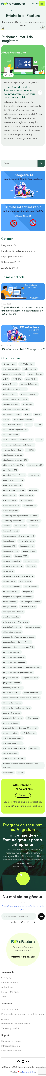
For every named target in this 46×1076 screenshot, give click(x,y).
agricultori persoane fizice (13, 374)
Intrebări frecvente (10, 1045)
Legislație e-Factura (13, 256)
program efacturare (30, 677)
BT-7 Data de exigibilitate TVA (15, 430)
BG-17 (37, 414)
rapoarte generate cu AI (12, 687)
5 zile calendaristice (11, 369)
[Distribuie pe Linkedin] (23, 1062)
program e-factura (10, 677)
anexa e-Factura (9, 384)
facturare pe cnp (31, 561)
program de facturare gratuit (14, 662)
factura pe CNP (9, 546)
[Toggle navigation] (42, 3)
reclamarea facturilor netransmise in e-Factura (21, 698)
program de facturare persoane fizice (17, 672)
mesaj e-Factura (9, 607)
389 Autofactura (26, 364)
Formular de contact (11, 1041)
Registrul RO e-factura (12, 703)
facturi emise (8, 571)
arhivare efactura (9, 394)
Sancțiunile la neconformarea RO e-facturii (20, 728)
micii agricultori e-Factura (13, 612)
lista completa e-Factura (30, 602)
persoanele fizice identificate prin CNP (18, 647)
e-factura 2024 (9, 495)
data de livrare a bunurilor (13, 480)
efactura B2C (20, 526)
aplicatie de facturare (29, 384)
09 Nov (8, 75)
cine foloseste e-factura (12, 455)
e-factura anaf (26, 500)
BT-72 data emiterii (10, 435)
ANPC (4, 996)
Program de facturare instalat (15, 1023)
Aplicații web (7, 987)
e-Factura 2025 (26, 495)
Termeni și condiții (10, 1028)
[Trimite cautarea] (41, 163)
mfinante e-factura (28, 607)
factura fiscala (8, 541)
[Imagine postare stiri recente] (23, 291)
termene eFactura (10, 753)
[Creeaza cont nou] (23, 878)
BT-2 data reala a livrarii (12, 424)
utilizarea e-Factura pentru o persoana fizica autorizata (20, 765)
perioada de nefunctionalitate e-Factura (18, 637)
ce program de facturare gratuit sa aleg (18, 445)
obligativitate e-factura (12, 632)
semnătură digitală (10, 733)
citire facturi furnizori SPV (13, 465)
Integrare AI (8, 245)
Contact (23, 795)
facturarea (31, 566)
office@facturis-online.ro (23, 956)
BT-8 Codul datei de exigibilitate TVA (17, 440)
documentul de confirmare (13, 490)
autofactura (27, 404)
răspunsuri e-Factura (11, 693)
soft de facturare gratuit (12, 738)
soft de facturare (28, 733)
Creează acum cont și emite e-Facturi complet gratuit (23, 908)
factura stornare (29, 551)
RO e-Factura (32, 718)
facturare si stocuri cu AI (12, 566)
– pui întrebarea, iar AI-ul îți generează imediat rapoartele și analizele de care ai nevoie (23, 859)
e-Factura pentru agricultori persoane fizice (20, 516)
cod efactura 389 (35, 465)
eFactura (6, 526)
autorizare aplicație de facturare (15, 409)
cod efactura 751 (10, 470)
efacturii (33, 526)
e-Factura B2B (30, 505)
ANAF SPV (17, 379)
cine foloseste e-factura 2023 (15, 460)
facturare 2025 (21, 556)
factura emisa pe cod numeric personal (18, 536)
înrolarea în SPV (31, 586)
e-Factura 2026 (9, 500)
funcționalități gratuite (11, 586)
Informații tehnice (9, 982)
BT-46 (38, 424)
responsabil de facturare (12, 718)
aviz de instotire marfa (11, 414)
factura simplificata (10, 551)
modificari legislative (11, 617)
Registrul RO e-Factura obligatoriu (16, 708)
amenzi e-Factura (35, 374)
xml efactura (8, 772)
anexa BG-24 (31, 379)
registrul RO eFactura (11, 713)
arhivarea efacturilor (29, 394)
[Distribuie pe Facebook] (18, 1062)
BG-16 (27, 414)
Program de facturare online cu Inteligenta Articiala (22, 1016)
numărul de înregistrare (12, 627)
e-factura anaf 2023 (11, 505)
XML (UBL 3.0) (33, 82)
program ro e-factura (11, 682)
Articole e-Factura (10, 1009)
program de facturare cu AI (13, 657)
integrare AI (27, 591)
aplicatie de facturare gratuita (14, 389)
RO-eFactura (17, 805)
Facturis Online (9, 581)
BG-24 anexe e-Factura (23, 419)
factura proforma (26, 546)
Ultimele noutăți (10, 262)
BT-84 (39, 440)
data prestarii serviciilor (12, 485)
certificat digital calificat (12, 450)
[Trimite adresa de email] (41, 916)
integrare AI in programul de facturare (17, 596)
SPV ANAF (34, 748)
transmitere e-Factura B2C (13, 758)
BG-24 (6, 419)
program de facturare (11, 652)
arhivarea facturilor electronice (15, 399)
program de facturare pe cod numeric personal (21, 667)
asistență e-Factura (10, 404)
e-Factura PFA (34, 521)
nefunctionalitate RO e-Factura (15, 622)
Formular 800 (25, 581)
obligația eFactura (33, 627)
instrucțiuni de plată (10, 591)
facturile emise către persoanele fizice (18, 576)
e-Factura (33, 490)
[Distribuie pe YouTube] (27, 1062)
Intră (37, 3)
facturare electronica (11, 561)
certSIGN (30, 450)
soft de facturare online (12, 743)
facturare (6, 556)
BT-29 (28, 424)
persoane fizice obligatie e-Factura (16, 642)
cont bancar (34, 475)
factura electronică (10, 531)
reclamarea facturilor (32, 693)
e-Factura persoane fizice (13, 521)
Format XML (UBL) (10, 991)
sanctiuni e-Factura (10, 723)
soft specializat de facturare (14, 748)
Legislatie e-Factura (11, 1050)
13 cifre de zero (9, 364)
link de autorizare (10, 602)
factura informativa (26, 541)
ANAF (5, 379)
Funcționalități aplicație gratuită (18, 250)
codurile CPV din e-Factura (14, 475)
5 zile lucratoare (30, 369)
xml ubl (20, 772)
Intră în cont (29, 922)
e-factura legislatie (10, 510)
